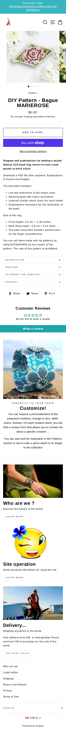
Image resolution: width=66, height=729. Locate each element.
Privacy (7, 690)
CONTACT (12, 282)
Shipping (28, 116)
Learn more (15, 517)
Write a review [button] (33, 328)
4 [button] (38, 87)
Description (15, 260)
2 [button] (32, 87)
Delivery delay (18, 653)
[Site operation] (33, 542)
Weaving (12, 267)
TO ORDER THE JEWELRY (23, 274)
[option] (33, 7)
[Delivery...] (33, 603)
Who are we (10, 666)
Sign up (9, 708)
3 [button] (35, 87)
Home (32, 93)
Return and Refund (14, 684)
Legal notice (10, 672)
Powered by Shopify (32, 726)
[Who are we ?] (33, 481)
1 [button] (29, 87)
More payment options (33, 151)
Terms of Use (11, 696)
